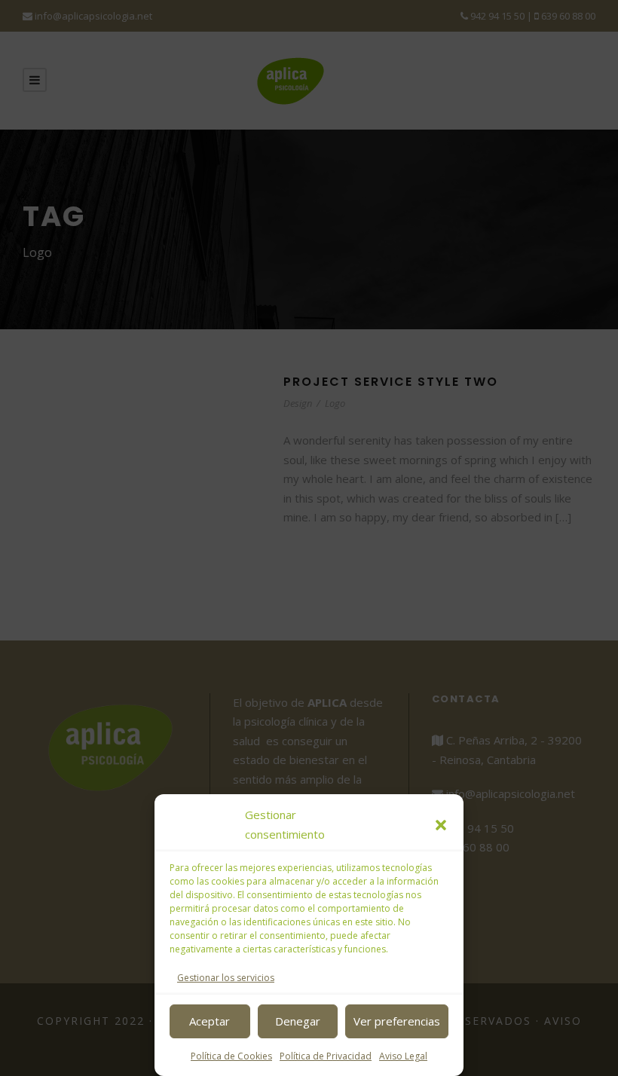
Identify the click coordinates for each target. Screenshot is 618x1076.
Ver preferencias (396, 1021)
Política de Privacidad (326, 1056)
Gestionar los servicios (225, 977)
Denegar (297, 1021)
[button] (440, 825)
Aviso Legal (403, 1056)
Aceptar (209, 1021)
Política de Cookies (231, 1056)
